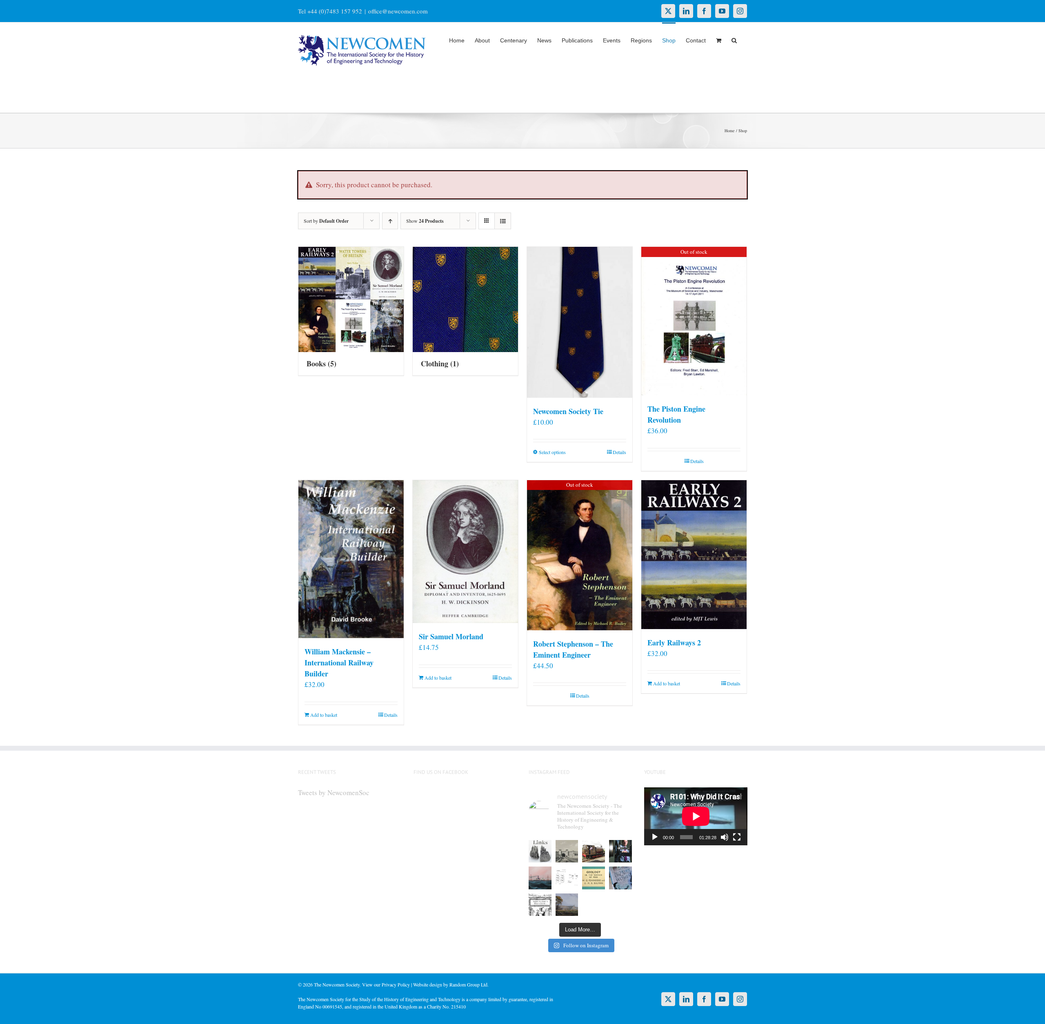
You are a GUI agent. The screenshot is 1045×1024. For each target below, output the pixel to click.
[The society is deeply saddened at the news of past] (620, 851)
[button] (734, 39)
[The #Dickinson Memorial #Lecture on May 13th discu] (567, 851)
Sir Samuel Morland (451, 636)
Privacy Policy (396, 984)
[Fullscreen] (737, 837)
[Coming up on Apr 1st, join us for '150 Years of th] (567, 878)
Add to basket (323, 714)
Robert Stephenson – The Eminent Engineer (573, 649)
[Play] (655, 837)
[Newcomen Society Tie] (579, 322)
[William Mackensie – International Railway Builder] (351, 559)
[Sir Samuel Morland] (465, 551)
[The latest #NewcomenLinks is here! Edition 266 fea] (540, 851)
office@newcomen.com (398, 11)
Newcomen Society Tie (568, 411)
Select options (552, 452)
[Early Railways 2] (694, 554)
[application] (695, 816)
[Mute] (724, 837)
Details (619, 452)
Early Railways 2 (674, 642)
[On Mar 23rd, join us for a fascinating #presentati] (593, 878)
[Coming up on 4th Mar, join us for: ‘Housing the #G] (567, 904)
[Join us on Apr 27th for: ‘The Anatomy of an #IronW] (593, 851)
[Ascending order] (390, 221)
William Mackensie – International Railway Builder (339, 662)
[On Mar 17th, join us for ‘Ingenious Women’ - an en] (620, 878)
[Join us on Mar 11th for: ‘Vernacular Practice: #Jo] (540, 904)
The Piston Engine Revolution (676, 414)
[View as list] (503, 221)
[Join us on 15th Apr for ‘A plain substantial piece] (540, 878)
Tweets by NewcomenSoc (333, 792)
